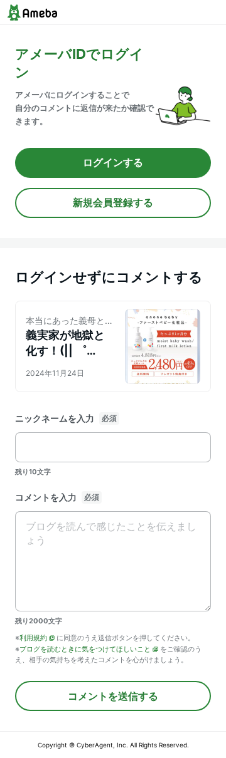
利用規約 (33, 637)
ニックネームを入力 (54, 418)
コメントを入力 (46, 497)
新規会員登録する (113, 202)
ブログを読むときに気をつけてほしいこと (85, 649)
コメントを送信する (113, 696)
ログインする (113, 162)
